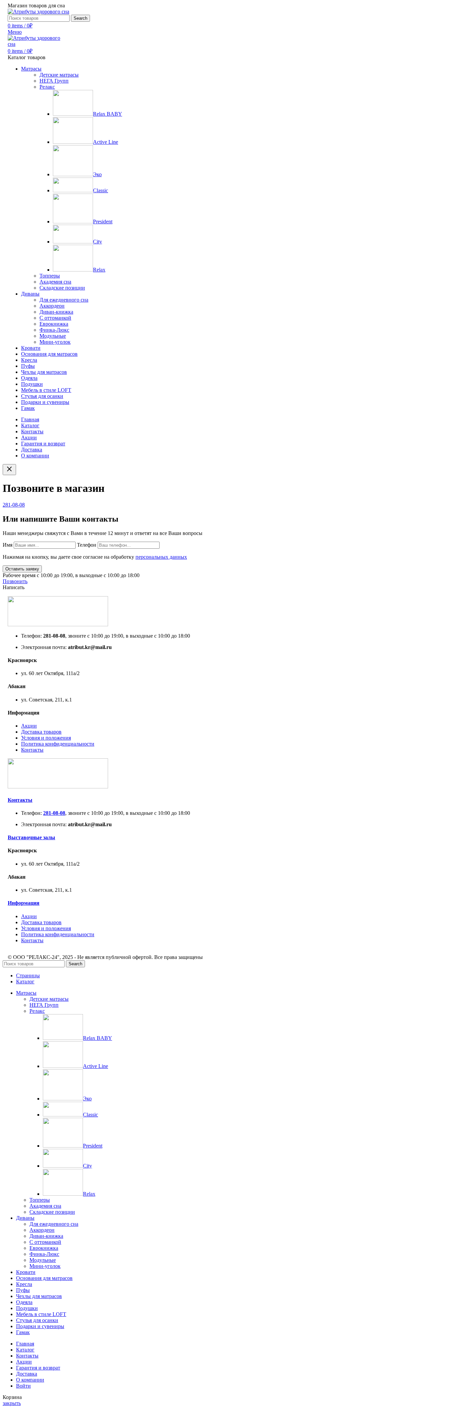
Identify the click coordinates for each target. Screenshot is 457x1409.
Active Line (105, 142)
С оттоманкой (55, 318)
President (102, 221)
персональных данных (161, 557)
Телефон (87, 545)
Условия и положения (46, 738)
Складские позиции (62, 288)
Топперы (49, 276)
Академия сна (55, 282)
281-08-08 (14, 505)
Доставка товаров (41, 732)
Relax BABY (107, 114)
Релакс (47, 87)
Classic (100, 190)
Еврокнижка (53, 324)
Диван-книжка (56, 312)
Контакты (32, 750)
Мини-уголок (55, 342)
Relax (99, 270)
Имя (8, 545)
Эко (97, 174)
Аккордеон (52, 306)
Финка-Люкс (54, 330)
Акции (29, 726)
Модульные (52, 336)
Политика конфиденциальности (57, 744)
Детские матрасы (59, 75)
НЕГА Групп (54, 81)
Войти (23, 1386)
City (97, 241)
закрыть (12, 1403)
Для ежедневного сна (63, 300)
